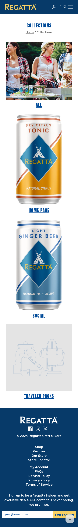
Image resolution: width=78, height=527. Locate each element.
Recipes (39, 451)
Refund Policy (39, 476)
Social (39, 316)
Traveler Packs (39, 396)
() (64, 6)
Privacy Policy (39, 480)
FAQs (39, 471)
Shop (39, 447)
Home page (39, 210)
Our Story (39, 456)
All (39, 105)
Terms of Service (39, 484)
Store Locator (39, 460)
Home (30, 32)
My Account (39, 467)
